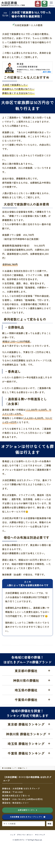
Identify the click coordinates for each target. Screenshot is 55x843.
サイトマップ (40, 835)
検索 (50, 823)
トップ (12, 835)
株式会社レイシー (20, 802)
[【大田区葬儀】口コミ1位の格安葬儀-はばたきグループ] (13, 3)
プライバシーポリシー (25, 835)
